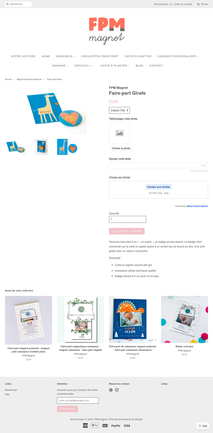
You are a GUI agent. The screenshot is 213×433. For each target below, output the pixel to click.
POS (111, 419)
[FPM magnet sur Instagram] (117, 390)
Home (46, 56)
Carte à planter (114, 65)
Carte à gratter (138, 56)
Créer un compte (183, 4)
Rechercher (11, 389)
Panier (204, 4)
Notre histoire (23, 56)
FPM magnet (100, 419)
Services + (83, 65)
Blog (140, 65)
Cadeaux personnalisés (177, 56)
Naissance (65, 56)
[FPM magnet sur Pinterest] (111, 390)
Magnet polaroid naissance (29, 79)
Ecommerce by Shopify (131, 419)
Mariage (59, 65)
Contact (156, 65)
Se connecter (161, 4)
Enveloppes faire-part (100, 56)
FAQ (7, 394)
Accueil (8, 79)
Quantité (114, 213)
